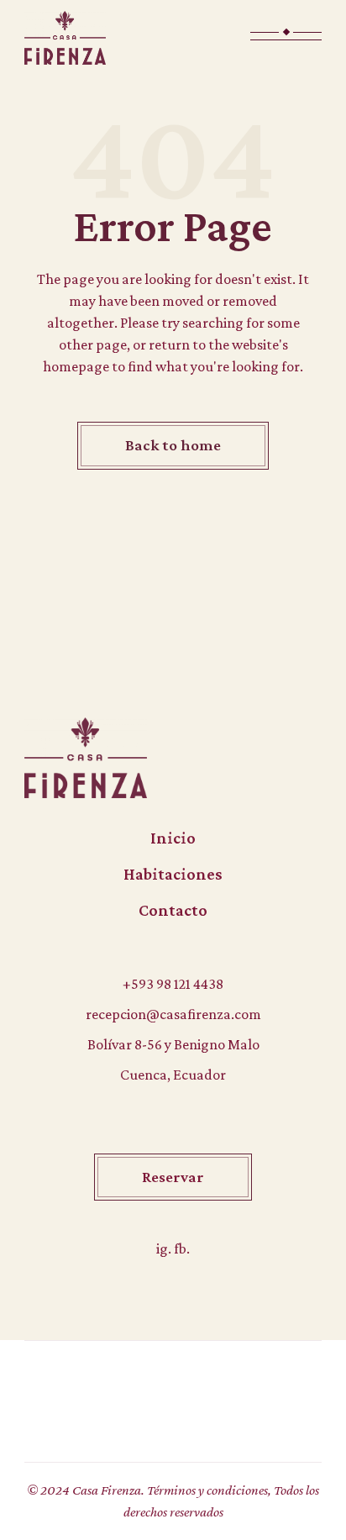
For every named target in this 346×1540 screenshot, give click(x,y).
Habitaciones (173, 874)
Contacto (173, 910)
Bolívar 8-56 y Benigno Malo (173, 1044)
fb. (182, 1248)
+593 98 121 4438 (173, 983)
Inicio (173, 837)
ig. (165, 1248)
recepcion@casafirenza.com (173, 1014)
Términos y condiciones (207, 1490)
